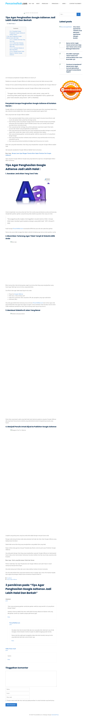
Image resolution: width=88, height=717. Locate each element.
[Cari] (79, 14)
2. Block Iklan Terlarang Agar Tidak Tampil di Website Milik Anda (17, 44)
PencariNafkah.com (18, 228)
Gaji (8, 579)
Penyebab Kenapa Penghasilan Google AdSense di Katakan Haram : (17, 33)
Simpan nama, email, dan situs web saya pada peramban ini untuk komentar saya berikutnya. (30, 700)
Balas (9, 617)
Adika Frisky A (11, 23)
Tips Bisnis (9, 578)
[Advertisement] (31, 67)
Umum (63, 3)
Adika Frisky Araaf (11, 649)
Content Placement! (75, 3)
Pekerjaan (45, 3)
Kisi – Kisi (31, 3)
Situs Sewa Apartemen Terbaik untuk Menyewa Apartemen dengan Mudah (77, 32)
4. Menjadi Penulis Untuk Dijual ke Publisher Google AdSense (17, 53)
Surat (38, 3)
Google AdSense (18, 294)
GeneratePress (55, 714)
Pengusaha (55, 3)
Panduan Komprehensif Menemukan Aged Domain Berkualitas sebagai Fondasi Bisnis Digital (73, 68)
